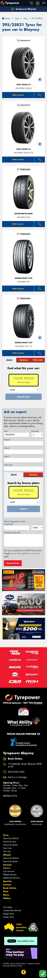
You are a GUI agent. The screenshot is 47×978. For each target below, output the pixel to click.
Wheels (7, 854)
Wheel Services (9, 874)
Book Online (9, 888)
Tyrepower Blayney (25, 9)
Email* (7, 456)
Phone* (7, 448)
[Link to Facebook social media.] (23, 972)
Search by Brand (10, 845)
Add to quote (18, 95)
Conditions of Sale (33, 964)
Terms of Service (33, 553)
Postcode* (8, 465)
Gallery (7, 898)
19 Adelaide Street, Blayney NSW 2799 (25, 765)
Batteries (6, 868)
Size (6, 431)
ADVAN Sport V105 (23, 278)
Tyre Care (7, 848)
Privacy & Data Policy (17, 964)
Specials (7, 881)
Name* (7, 439)
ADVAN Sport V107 (23, 343)
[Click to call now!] (31, 3)
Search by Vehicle (11, 838)
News (6, 894)
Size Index (7, 907)
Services (7, 864)
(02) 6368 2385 (16, 771)
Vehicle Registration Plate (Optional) (14, 523)
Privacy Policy (16, 553)
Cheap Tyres (8, 917)
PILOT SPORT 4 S (24, 85)
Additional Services (11, 878)
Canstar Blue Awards (12, 910)
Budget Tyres (8, 913)
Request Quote (12, 563)
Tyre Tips (7, 851)
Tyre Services (8, 871)
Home (7, 18)
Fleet (5, 891)
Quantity (35, 431)
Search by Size (9, 841)
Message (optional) (12, 532)
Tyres (6, 835)
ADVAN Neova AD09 (23, 214)
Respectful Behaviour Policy (12, 966)
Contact (7, 884)
